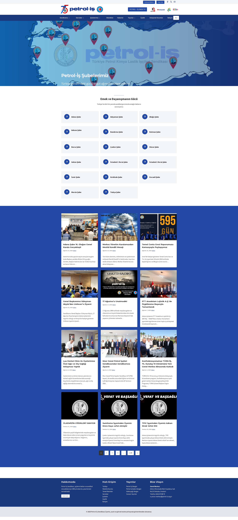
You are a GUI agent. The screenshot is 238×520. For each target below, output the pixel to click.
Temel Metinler (107, 491)
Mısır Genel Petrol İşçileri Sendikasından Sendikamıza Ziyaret (116, 364)
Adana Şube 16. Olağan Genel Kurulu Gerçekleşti (77, 245)
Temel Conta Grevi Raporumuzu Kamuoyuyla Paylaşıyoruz (157, 245)
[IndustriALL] (153, 10)
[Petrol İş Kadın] (175, 9)
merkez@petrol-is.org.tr (164, 497)
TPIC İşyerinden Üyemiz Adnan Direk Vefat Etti (157, 424)
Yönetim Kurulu (107, 489)
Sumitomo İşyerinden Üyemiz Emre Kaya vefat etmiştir (117, 424)
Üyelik (142, 18)
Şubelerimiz (94, 18)
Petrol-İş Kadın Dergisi (133, 489)
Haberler (120, 18)
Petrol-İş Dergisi (131, 486)
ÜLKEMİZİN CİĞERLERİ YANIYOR (79, 423)
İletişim (170, 18)
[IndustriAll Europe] (161, 10)
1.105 (130, 453)
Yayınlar (131, 18)
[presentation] (79, 227)
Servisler (79, 18)
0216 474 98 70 (160, 494)
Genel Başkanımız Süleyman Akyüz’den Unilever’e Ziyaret (77, 302)
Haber (74, 250)
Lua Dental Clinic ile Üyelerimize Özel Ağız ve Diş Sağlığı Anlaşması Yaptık (79, 364)
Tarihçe (104, 486)
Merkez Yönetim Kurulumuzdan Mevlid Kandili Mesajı (118, 245)
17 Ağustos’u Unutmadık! (115, 301)
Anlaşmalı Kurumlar (156, 18)
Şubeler (105, 497)
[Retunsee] (169, 10)
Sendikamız (64, 18)
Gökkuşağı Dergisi (132, 491)
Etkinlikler (109, 18)
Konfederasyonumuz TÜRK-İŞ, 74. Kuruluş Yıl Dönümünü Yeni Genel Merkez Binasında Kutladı (157, 364)
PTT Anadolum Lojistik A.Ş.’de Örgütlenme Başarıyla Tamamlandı (157, 304)
